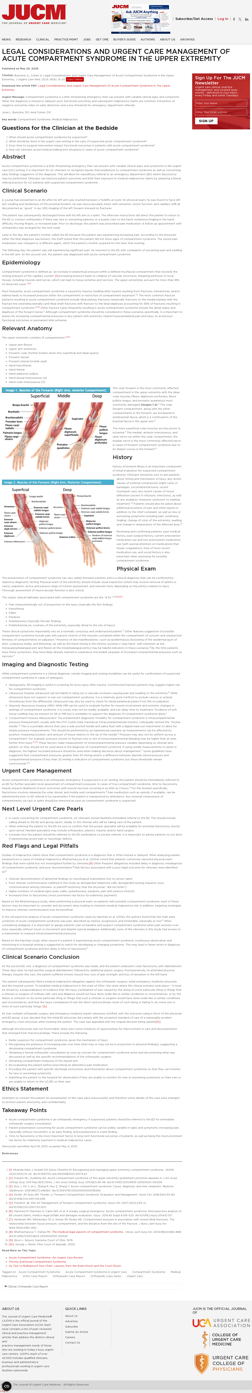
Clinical (42, 39)
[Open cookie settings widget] (6, 1386)
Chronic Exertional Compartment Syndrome (37, 1261)
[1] (56, 275)
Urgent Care (135, 1276)
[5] (117, 597)
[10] (158, 1021)
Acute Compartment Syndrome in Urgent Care (96, 1271)
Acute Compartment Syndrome (39, 1271)
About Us (167, 39)
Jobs (87, 39)
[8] (91, 863)
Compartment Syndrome (148, 1271)
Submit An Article (76, 1331)
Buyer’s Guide (124, 39)
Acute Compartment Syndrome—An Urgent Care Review (46, 1257)
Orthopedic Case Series (106, 1276)
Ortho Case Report (35, 1276)
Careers (70, 1337)
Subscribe (71, 1326)
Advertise (71, 1321)
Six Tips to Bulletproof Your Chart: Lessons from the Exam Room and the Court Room (65, 1265)
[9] (45, 1006)
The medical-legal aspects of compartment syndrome (87, 1231)
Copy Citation (75, 79)
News (6, 39)
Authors (148, 39)
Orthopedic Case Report (69, 1276)
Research (23, 39)
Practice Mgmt (66, 39)
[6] (121, 597)
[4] (68, 337)
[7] (36, 742)
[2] (29, 283)
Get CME (102, 39)
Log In (222, 19)
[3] (38, 307)
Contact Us (72, 1342)
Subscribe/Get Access (194, 19)
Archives (187, 39)
